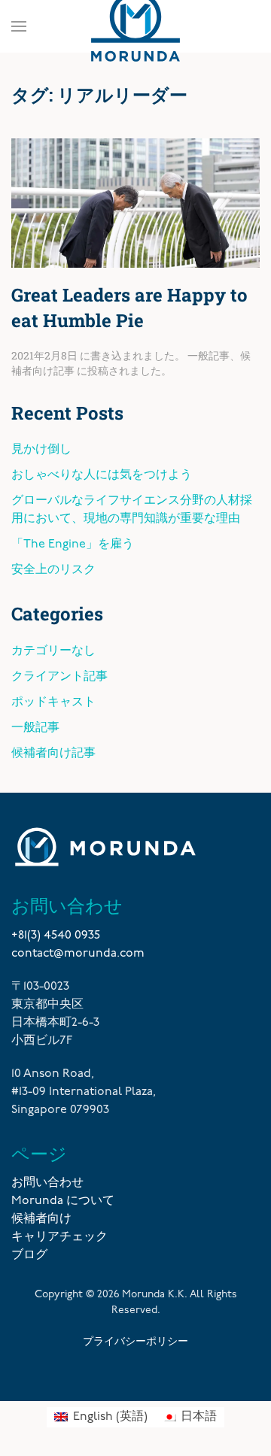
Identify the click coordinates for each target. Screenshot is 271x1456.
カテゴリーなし (53, 651)
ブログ (29, 1255)
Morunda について (62, 1201)
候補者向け (41, 1219)
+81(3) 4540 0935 (55, 936)
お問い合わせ (47, 1183)
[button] (18, 26)
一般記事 (208, 355)
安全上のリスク (53, 570)
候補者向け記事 (53, 754)
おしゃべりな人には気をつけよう (101, 475)
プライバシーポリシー (135, 1340)
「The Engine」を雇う (72, 544)
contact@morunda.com (78, 954)
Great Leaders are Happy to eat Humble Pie (129, 307)
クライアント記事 (59, 677)
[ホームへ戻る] (135, 26)
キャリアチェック (59, 1237)
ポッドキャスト (53, 702)
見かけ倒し (41, 450)
